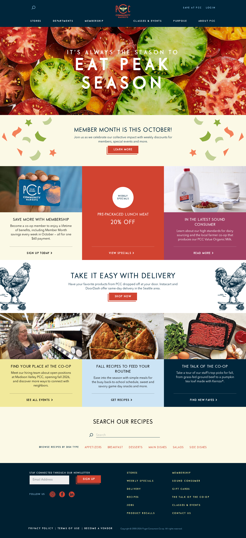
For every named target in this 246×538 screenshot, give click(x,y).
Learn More (123, 149)
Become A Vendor (98, 528)
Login (211, 8)
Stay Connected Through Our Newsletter (59, 473)
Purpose (180, 21)
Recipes (133, 497)
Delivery (134, 489)
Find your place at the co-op (41, 366)
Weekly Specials (140, 481)
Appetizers (93, 447)
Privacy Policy (40, 528)
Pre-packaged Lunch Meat (123, 214)
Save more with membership (41, 220)
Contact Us (181, 513)
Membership (94, 21)
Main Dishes (158, 447)
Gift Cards (181, 489)
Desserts (136, 447)
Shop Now (123, 296)
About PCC (207, 21)
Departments (63, 21)
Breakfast (115, 447)
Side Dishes (198, 447)
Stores (35, 21)
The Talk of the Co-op (205, 366)
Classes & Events (147, 21)
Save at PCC (192, 8)
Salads (178, 447)
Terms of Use (69, 528)
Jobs (130, 505)
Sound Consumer (186, 481)
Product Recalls (141, 513)
